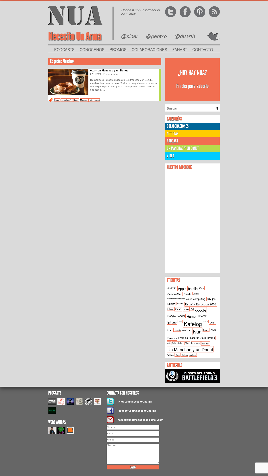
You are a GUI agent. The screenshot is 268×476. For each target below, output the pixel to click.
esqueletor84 (66, 100)
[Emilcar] (70, 401)
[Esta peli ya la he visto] (79, 401)
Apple (182, 288)
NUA (75, 15)
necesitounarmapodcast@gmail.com (139, 420)
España (180, 303)
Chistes (196, 293)
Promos (118, 49)
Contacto (202, 49)
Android (171, 288)
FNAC (178, 309)
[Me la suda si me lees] (61, 430)
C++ (201, 288)
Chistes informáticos (176, 298)
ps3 (168, 343)
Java (180, 321)
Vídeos (185, 355)
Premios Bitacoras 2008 (192, 338)
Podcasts (64, 49)
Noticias (172, 133)
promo (211, 338)
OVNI (214, 330)
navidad (186, 330)
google (200, 310)
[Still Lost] (52, 410)
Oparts (206, 330)
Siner (187, 343)
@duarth (185, 36)
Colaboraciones (149, 49)
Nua (197, 331)
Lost (212, 322)
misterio (177, 330)
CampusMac (174, 294)
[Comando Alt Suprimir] (52, 401)
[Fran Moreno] (52, 430)
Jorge (76, 100)
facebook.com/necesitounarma (137, 410)
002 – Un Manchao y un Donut (109, 70)
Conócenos (92, 49)
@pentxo (156, 36)
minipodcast (95, 100)
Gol (192, 309)
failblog (170, 309)
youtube (192, 355)
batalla (193, 288)
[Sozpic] (70, 430)
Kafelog (193, 323)
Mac (169, 330)
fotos (186, 309)
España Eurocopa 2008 (200, 304)
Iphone (171, 322)
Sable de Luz (177, 343)
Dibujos (211, 299)
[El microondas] (61, 401)
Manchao (84, 100)
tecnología (195, 343)
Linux (205, 321)
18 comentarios (110, 73)
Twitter (205, 343)
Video (170, 156)
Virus (178, 355)
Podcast (172, 141)
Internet (202, 316)
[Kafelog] (97, 401)
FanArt (179, 49)
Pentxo (172, 338)
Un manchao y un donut (183, 148)
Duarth (171, 304)
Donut (56, 100)
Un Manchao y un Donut (190, 349)
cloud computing (195, 299)
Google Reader (176, 316)
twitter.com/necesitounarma (135, 401)
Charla (187, 294)
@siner (129, 36)
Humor (192, 316)
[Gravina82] (88, 401)
